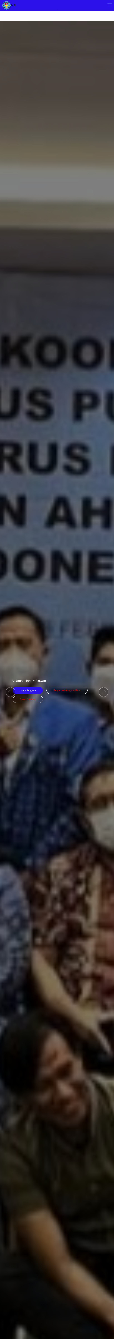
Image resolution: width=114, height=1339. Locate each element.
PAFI (13, 5)
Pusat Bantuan (28, 699)
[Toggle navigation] (109, 4)
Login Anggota (28, 690)
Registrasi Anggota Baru (67, 690)
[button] (10, 692)
